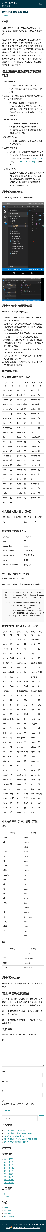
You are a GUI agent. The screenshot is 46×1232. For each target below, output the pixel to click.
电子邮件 (6, 1081)
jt (4, 1194)
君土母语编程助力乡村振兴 (14, 1130)
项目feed (7, 1210)
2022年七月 (9, 1162)
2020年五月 (9, 1183)
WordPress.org (10, 1216)
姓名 (4, 1071)
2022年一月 (9, 1165)
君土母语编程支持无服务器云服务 (17, 1142)
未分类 (6, 16)
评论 (4, 1040)
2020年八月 (9, 1177)
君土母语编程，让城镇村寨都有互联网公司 (20, 1139)
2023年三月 (9, 1159)
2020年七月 (9, 1180)
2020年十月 (9, 1171)
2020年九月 (9, 1174)
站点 (4, 1091)
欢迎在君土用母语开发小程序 (15, 1136)
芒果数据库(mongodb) (29, 162)
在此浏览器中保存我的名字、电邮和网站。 (18, 1104)
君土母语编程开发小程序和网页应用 (18, 1133)
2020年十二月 (9, 1168)
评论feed (7, 1213)
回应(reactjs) (36, 158)
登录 (6, 1208)
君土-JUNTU (9, 2)
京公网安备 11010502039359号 (26, 1228)
